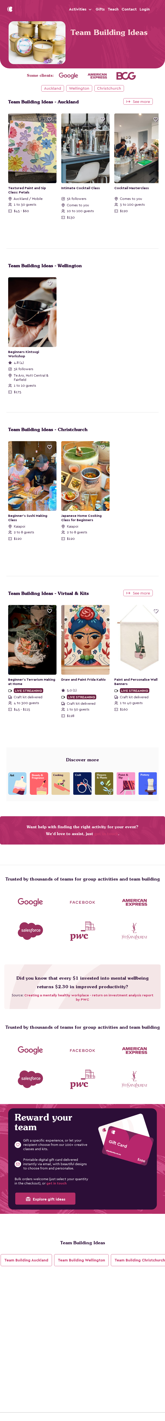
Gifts (100, 9)
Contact (129, 9)
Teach (113, 9)
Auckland (52, 88)
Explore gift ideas (45, 1199)
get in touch (106, 833)
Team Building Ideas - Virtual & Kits (48, 593)
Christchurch (109, 88)
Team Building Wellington (81, 1260)
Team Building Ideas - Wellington (45, 266)
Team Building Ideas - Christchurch (48, 429)
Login (145, 9)
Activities (78, 9)
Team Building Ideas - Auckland (43, 102)
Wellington (79, 88)
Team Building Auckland (26, 1260)
